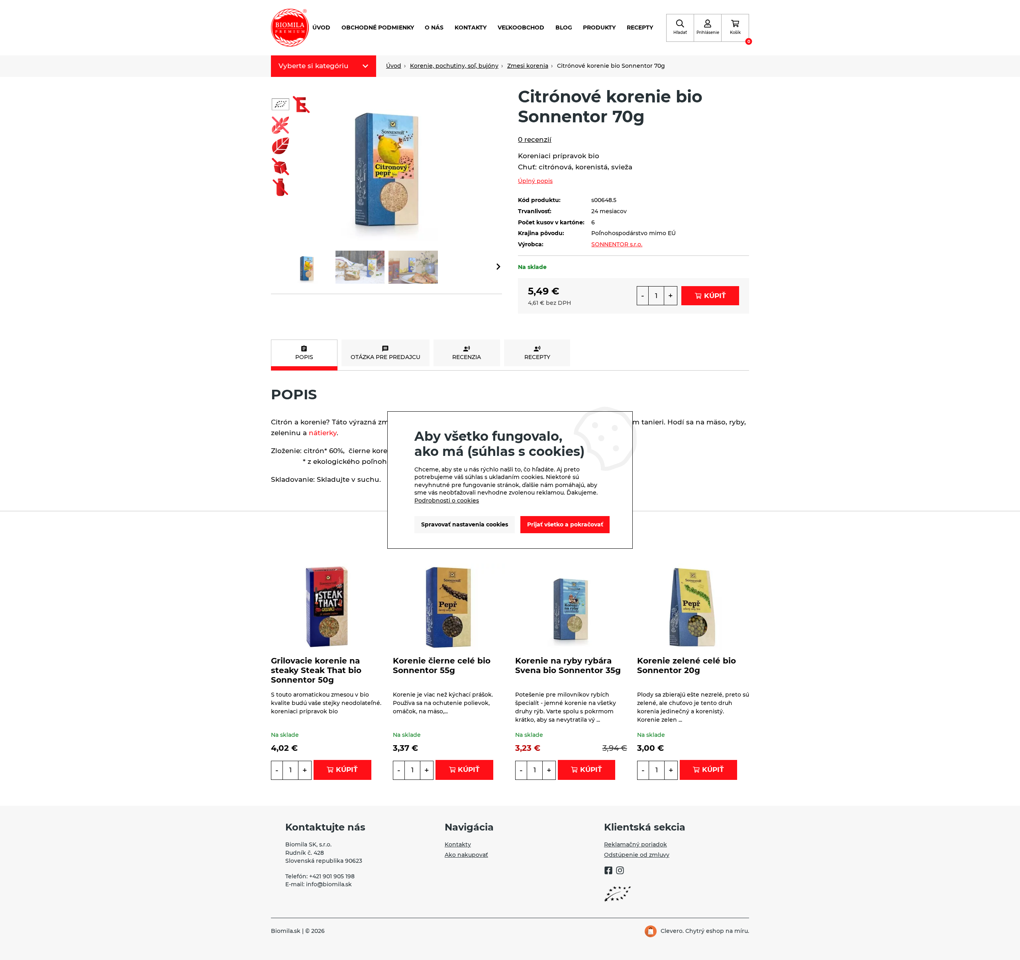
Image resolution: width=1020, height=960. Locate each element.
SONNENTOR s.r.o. (616, 244)
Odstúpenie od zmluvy (636, 855)
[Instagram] (620, 871)
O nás (434, 27)
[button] (498, 267)
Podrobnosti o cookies (446, 500)
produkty (599, 27)
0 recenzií (534, 139)
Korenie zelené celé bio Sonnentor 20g (686, 665)
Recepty (640, 27)
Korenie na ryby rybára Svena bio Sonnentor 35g (568, 665)
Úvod (321, 27)
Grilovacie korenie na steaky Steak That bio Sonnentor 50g (316, 670)
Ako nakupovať (466, 855)
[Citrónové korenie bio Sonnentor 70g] (386, 163)
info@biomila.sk (329, 884)
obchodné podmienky (377, 27)
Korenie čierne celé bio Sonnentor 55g (441, 665)
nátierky (323, 433)
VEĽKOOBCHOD (521, 27)
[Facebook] (608, 871)
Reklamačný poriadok (635, 844)
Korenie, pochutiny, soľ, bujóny (454, 66)
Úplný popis (535, 181)
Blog (563, 27)
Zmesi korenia (527, 66)
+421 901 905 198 (332, 876)
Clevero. (672, 931)
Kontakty (470, 27)
